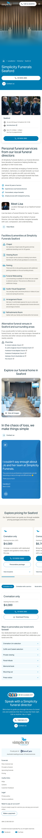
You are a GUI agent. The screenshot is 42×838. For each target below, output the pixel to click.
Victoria (20, 61)
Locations (11, 61)
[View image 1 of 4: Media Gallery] (21, 397)
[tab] (8, 586)
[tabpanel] (21, 636)
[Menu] (39, 3)
